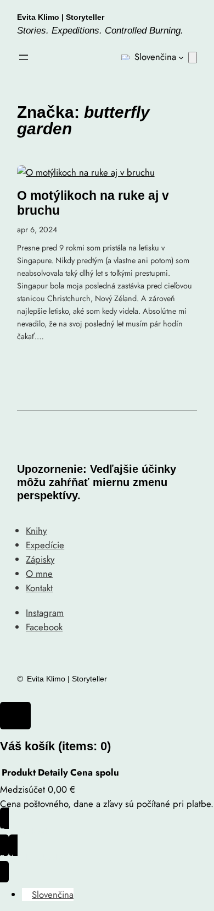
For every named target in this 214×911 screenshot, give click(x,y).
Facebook (44, 627)
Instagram (45, 612)
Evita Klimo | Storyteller (60, 17)
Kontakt (39, 587)
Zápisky (40, 559)
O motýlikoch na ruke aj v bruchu (93, 202)
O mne (39, 573)
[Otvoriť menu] (23, 57)
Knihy (36, 530)
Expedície (45, 545)
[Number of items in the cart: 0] (192, 57)
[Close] (15, 715)
